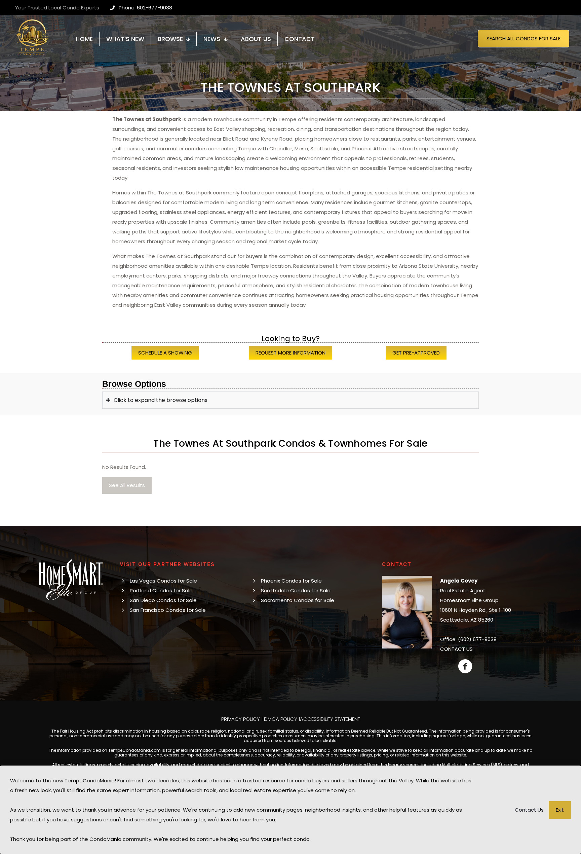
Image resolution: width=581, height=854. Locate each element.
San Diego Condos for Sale (163, 600)
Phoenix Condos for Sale (291, 580)
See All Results (127, 485)
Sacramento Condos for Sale (297, 600)
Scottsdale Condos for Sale (296, 590)
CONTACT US (456, 649)
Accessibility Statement (330, 718)
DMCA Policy (280, 718)
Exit (560, 809)
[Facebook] (465, 666)
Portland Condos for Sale (161, 590)
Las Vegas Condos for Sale (163, 580)
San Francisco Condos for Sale (168, 610)
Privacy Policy (240, 718)
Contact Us (529, 809)
